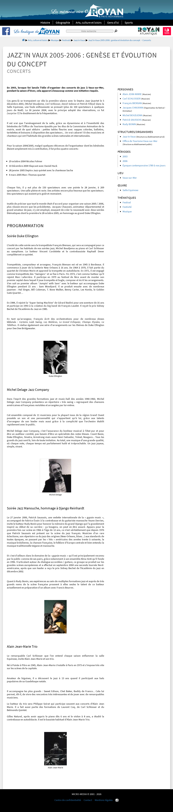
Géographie (63, 22)
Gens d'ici (113, 22)
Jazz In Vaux (129, 136)
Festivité (127, 206)
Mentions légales (104, 800)
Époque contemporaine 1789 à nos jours (144, 165)
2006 (125, 161)
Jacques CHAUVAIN (133, 107)
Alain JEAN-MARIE (132, 94)
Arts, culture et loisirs (89, 22)
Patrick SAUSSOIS (132, 119)
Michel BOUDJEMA (132, 115)
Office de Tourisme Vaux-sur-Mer (140, 141)
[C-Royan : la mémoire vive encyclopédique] (87, 12)
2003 (125, 156)
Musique (127, 211)
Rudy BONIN (129, 124)
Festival (127, 202)
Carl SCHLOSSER (132, 98)
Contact (88, 800)
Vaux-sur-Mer (130, 177)
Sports (129, 22)
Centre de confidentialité (67, 800)
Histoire (45, 22)
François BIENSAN (132, 103)
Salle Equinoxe (130, 190)
